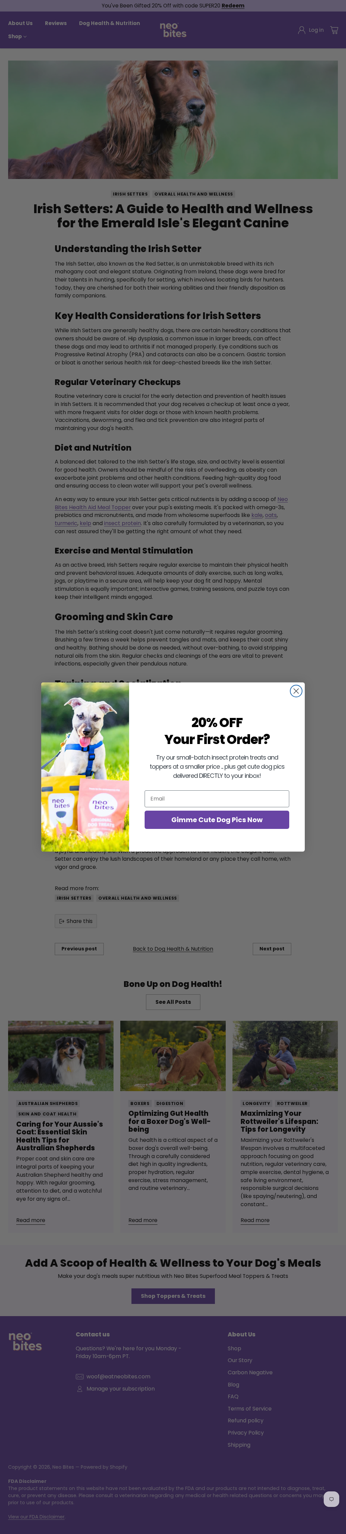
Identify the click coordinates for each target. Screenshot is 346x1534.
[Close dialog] (296, 691)
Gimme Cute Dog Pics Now (217, 820)
